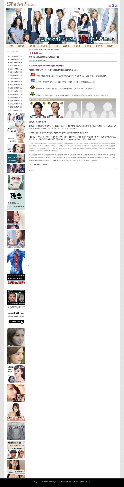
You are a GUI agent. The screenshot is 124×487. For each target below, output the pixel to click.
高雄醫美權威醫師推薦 (15, 110)
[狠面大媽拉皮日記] (17, 450)
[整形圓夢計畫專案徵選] (17, 192)
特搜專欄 (99, 46)
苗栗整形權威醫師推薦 (15, 75)
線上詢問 (111, 46)
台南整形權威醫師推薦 (15, 100)
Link (29, 266)
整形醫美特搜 (29, 4)
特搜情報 (32, 46)
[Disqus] (72, 195)
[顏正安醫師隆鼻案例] (17, 393)
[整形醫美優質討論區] (17, 169)
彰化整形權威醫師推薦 (15, 88)
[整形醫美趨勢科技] (17, 118)
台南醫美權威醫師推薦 (15, 104)
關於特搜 (21, 46)
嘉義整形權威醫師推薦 (15, 94)
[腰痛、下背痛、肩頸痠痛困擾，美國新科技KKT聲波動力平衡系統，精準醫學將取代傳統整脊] (17, 267)
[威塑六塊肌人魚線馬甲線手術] (17, 431)
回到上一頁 (34, 170)
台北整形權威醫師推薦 (15, 56)
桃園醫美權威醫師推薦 (15, 65)
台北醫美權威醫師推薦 (15, 59)
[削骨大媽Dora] (17, 307)
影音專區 (77, 46)
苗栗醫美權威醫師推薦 (15, 78)
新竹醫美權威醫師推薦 (15, 72)
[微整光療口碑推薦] (17, 138)
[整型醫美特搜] (17, 412)
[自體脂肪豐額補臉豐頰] (17, 220)
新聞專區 (88, 46)
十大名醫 (55, 46)
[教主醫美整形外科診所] (17, 374)
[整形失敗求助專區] (17, 159)
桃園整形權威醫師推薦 (15, 62)
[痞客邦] (116, 6)
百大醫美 (43, 46)
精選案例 (66, 46)
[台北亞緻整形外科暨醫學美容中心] (17, 469)
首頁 (11, 46)
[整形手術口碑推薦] (17, 128)
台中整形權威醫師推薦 (15, 81)
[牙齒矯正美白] (17, 149)
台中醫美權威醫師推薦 (15, 85)
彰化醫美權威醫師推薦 (15, 91)
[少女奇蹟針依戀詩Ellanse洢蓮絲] (17, 346)
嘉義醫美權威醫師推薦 (15, 97)
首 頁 (38, 49)
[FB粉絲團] (113, 6)
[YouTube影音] (109, 6)
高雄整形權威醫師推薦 (15, 107)
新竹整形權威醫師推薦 (15, 69)
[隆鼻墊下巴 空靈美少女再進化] (17, 239)
